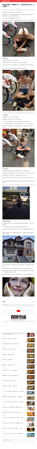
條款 (7, 440)
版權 (10, 440)
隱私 (8, 440)
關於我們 (3, 440)
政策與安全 (6, 440)
